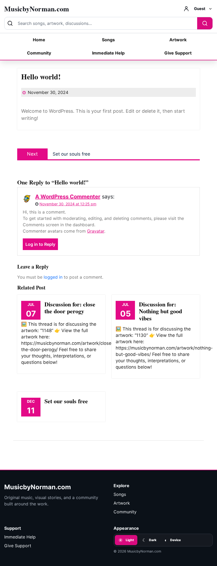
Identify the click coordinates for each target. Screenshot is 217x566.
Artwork (178, 39)
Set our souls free (66, 401)
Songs (108, 39)
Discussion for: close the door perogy (69, 307)
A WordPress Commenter (67, 196)
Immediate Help (108, 53)
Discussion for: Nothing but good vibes (160, 311)
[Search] (205, 23)
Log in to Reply (40, 244)
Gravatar (95, 231)
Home (39, 39)
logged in (53, 277)
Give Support (178, 53)
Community (39, 53)
